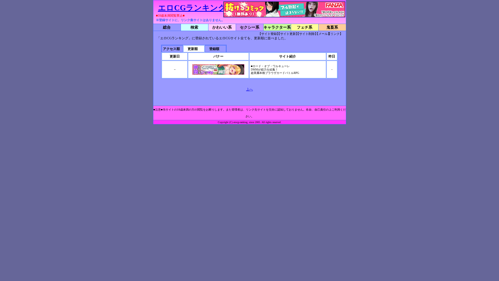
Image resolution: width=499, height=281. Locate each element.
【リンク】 (335, 34)
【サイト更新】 (288, 34)
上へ (249, 89)
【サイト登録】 (269, 34)
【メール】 (323, 34)
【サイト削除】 (307, 34)
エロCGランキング (192, 7)
